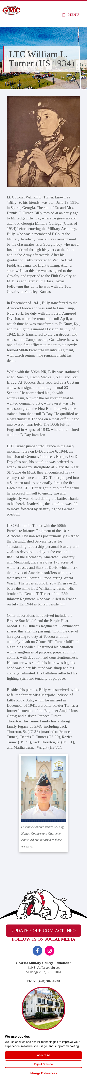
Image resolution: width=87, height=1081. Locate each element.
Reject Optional (43, 1064)
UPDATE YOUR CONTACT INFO (44, 930)
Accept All (43, 1055)
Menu (73, 15)
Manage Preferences (43, 1073)
